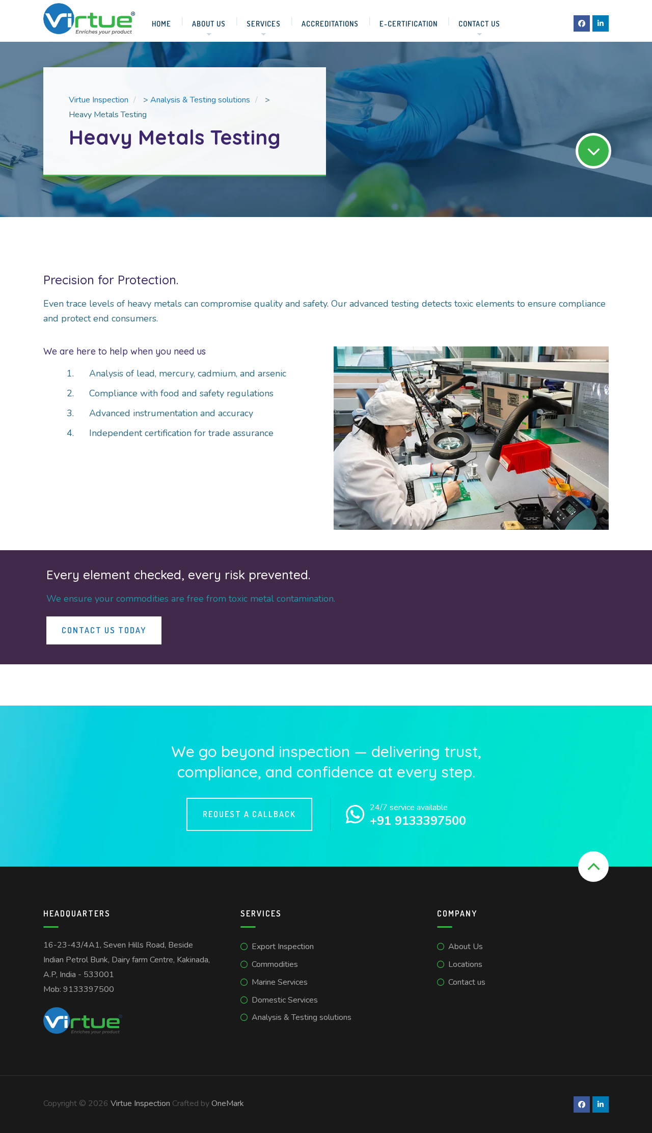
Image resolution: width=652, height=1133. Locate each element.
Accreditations (330, 23)
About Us (209, 23)
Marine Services (280, 982)
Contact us (479, 23)
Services (264, 23)
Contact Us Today (104, 630)
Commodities (275, 964)
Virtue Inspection (140, 1103)
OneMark (227, 1103)
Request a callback (249, 814)
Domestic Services (285, 1000)
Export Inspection (283, 946)
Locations (465, 964)
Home (161, 23)
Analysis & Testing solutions (301, 1017)
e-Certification (408, 23)
